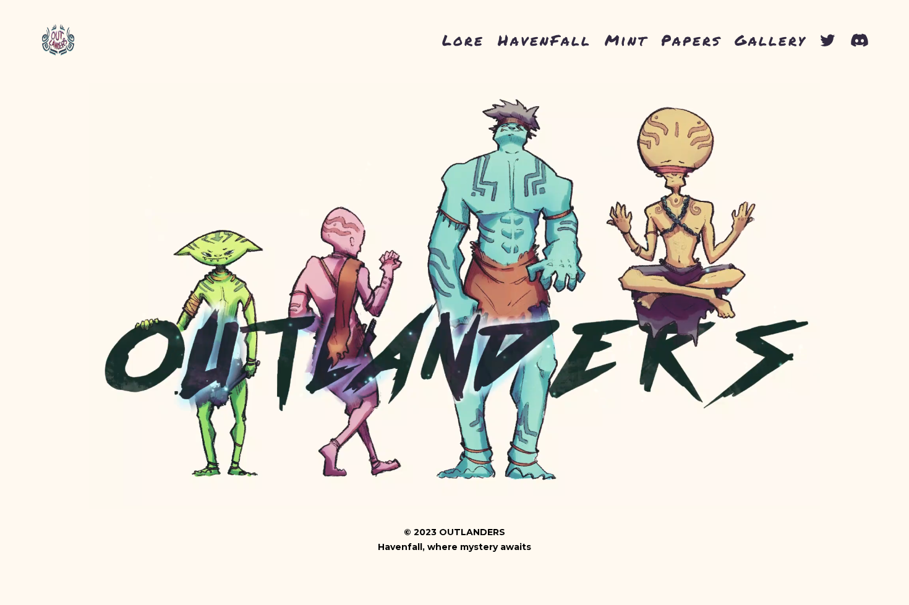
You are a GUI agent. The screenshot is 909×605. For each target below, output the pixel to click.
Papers (691, 40)
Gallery (770, 40)
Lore (463, 40)
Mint (626, 40)
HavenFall (544, 40)
